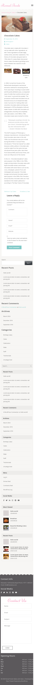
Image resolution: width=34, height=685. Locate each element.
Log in (5, 477)
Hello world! (6, 273)
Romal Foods (10, 5)
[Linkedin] (9, 500)
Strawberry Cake (25, 191)
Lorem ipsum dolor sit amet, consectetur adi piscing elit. (19, 548)
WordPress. (24, 681)
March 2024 (6, 316)
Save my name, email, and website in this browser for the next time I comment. (17, 240)
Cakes (7, 44)
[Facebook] (3, 500)
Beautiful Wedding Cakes (18, 526)
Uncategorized (7, 360)
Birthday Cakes (7, 335)
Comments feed (8, 485)
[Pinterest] (15, 500)
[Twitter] (6, 500)
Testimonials (7, 356)
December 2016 (8, 320)
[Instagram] (12, 500)
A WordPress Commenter (9, 307)
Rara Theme (10, 681)
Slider (5, 347)
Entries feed (6, 481)
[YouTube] (19, 500)
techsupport (9, 41)
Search (4, 260)
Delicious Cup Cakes (10, 191)
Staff (4, 351)
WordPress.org (7, 490)
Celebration (6, 343)
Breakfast (13, 518)
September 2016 (8, 324)
